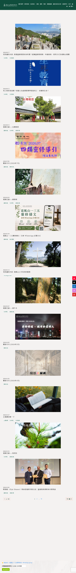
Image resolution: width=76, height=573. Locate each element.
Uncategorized (7, 275)
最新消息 (6, 130)
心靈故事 (6, 420)
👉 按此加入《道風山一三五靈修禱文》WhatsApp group (17, 562)
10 (41, 499)
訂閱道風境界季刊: (7, 566)
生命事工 (6, 58)
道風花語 (18, 130)
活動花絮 (12, 493)
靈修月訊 (12, 167)
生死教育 (12, 58)
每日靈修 (12, 239)
